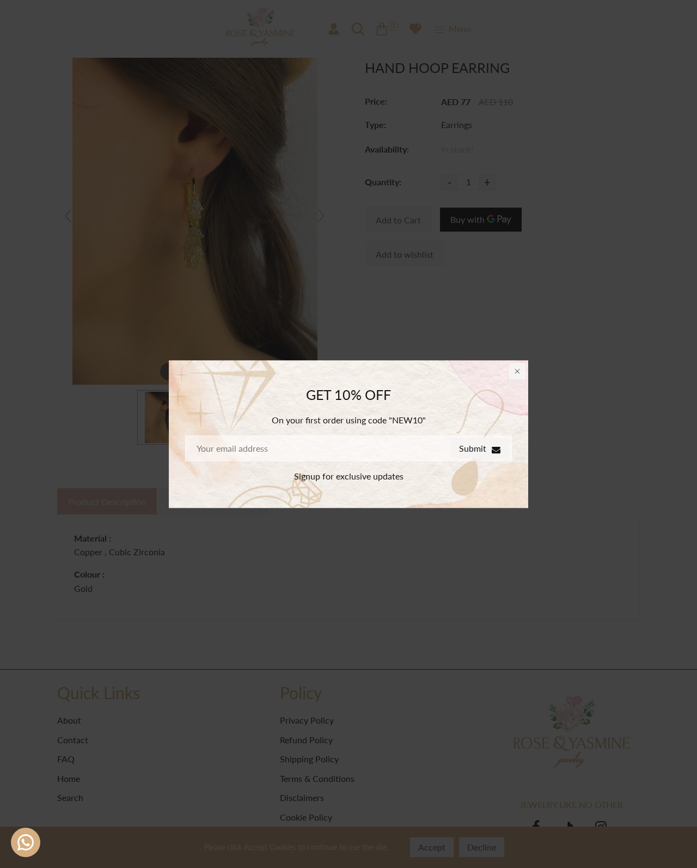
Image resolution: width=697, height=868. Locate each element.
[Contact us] (25, 842)
